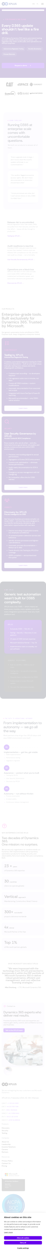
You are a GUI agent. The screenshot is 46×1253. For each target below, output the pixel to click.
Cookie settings (23, 1248)
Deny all (23, 1243)
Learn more (8, 1232)
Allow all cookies (23, 1238)
